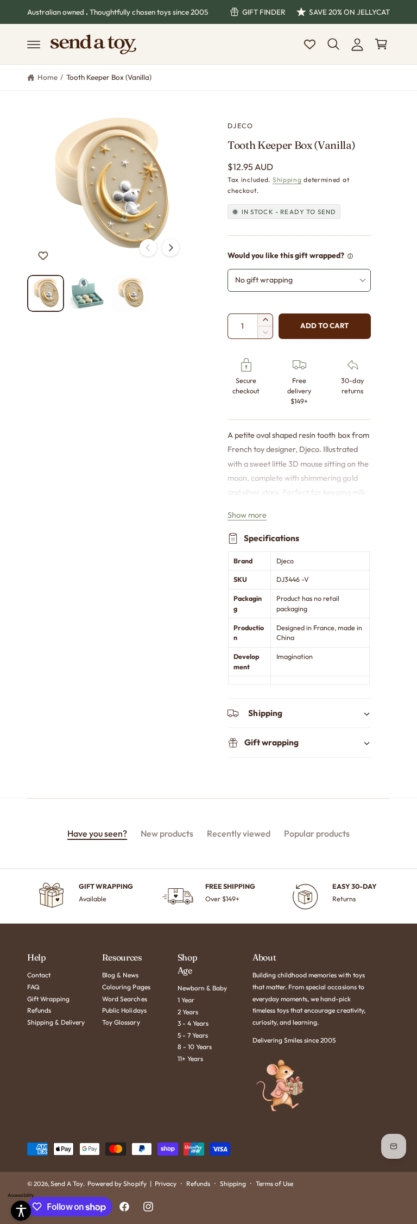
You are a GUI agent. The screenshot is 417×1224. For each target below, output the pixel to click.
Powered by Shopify (116, 1183)
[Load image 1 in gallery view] (45, 293)
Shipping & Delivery (56, 1022)
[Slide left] (148, 247)
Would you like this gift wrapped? (286, 255)
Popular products (317, 833)
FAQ (33, 987)
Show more (247, 515)
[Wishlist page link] (309, 44)
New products (167, 833)
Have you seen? (97, 833)
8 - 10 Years (195, 1047)
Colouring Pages (126, 987)
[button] (34, 44)
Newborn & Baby (202, 988)
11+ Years (190, 1058)
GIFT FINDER (264, 12)
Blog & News (120, 975)
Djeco (240, 125)
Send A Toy (66, 1183)
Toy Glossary (121, 1022)
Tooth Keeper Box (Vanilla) (108, 77)
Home (47, 77)
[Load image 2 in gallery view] (88, 293)
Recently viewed (238, 833)
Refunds (39, 1010)
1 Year (186, 1000)
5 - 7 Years (193, 1035)
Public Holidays (124, 1010)
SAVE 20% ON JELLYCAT (349, 12)
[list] (208, 896)
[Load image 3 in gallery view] (130, 293)
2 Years (188, 1012)
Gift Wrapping (48, 999)
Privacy (165, 1183)
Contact (38, 975)
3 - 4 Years (193, 1023)
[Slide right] (170, 247)
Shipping (287, 179)
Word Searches (124, 999)
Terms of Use (274, 1183)
